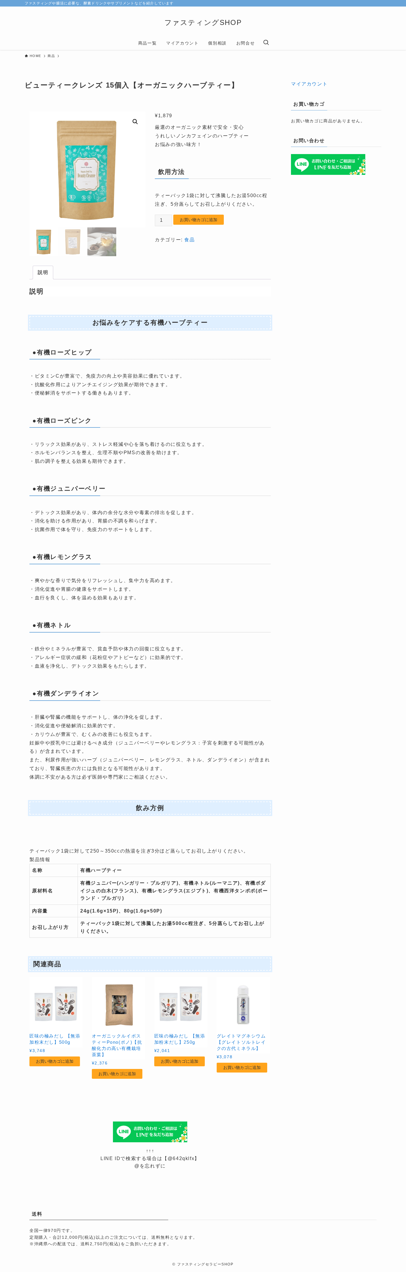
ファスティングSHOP (203, 22)
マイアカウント (309, 83)
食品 (189, 239)
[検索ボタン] (266, 43)
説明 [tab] (43, 272)
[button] (135, 121)
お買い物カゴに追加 (198, 219)
